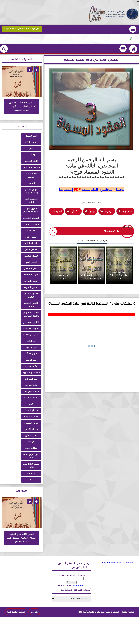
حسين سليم (128, 611)
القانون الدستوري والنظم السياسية (31, 314)
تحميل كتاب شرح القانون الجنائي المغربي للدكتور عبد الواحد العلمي (21, 106)
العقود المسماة (31, 224)
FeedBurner (78, 585)
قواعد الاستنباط (31, 397)
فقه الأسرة (31, 360)
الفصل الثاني (31, 249)
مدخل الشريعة (31, 416)
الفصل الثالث (31, 243)
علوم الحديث (31, 347)
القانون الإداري (31, 281)
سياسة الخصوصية (16, 611)
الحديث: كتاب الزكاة (31, 201)
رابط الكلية (31, 341)
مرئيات (31, 441)
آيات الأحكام (31, 136)
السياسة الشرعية (31, 218)
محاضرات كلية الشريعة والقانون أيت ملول (98, 611)
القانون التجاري (31, 287)
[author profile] (53, 231)
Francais (31, 473)
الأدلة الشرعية (31, 161)
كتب (31, 404)
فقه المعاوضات (31, 391)
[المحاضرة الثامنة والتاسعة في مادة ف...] (119, 283)
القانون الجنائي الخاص (31, 295)
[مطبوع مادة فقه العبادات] (63, 283)
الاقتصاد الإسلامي (31, 167)
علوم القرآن (31, 353)
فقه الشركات (31, 378)
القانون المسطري (31, 322)
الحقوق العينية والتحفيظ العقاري (31, 210)
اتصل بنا (34, 611)
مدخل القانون (31, 429)
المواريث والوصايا (31, 334)
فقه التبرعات (31, 366)
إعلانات (31, 154)
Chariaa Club (111, 231)
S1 (31, 479)
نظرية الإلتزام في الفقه (31, 456)
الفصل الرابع (31, 262)
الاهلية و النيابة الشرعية (31, 175)
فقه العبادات (31, 385)
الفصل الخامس (31, 255)
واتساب (55, 211)
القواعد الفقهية (31, 328)
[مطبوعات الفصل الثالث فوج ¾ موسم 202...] (91, 283)
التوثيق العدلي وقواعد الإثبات (31, 191)
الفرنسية (31, 230)
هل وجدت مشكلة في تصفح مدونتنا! (21, 28)
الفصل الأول (31, 237)
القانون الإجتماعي (31, 274)
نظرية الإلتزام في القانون (31, 465)
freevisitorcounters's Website (118, 562)
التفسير (31, 183)
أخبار (31, 148)
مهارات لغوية (31, 448)
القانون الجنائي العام (31, 305)
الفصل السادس (31, 268)
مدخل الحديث (31, 410)
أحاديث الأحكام (31, 142)
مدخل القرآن (31, 435)
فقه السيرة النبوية (31, 372)
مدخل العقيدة (31, 423)
